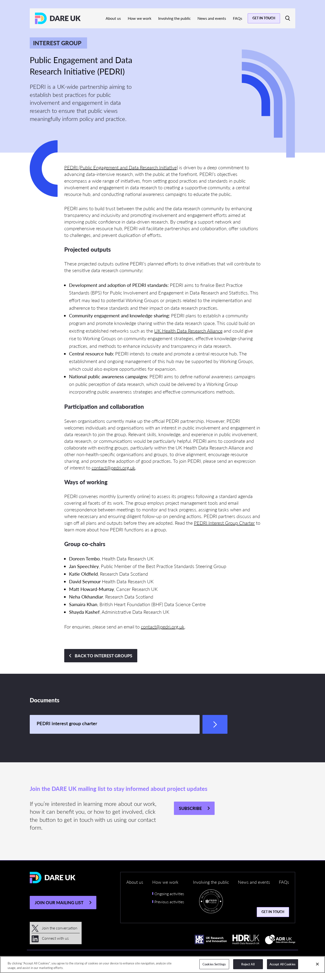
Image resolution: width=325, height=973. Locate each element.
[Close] (317, 964)
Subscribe (190, 808)
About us (113, 18)
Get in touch (263, 17)
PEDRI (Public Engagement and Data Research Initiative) (121, 167)
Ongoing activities (169, 893)
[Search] (287, 18)
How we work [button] (165, 882)
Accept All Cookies (282, 964)
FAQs (237, 18)
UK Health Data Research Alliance (188, 330)
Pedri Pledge (211, 902)
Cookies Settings (214, 964)
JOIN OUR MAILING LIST (59, 902)
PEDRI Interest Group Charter (224, 522)
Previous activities (169, 901)
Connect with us (55, 938)
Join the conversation (59, 928)
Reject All (247, 964)
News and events (211, 18)
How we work (139, 18)
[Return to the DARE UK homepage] (58, 18)
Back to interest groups (103, 656)
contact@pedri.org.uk (113, 467)
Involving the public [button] (211, 882)
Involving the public (174, 18)
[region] (162, 964)
